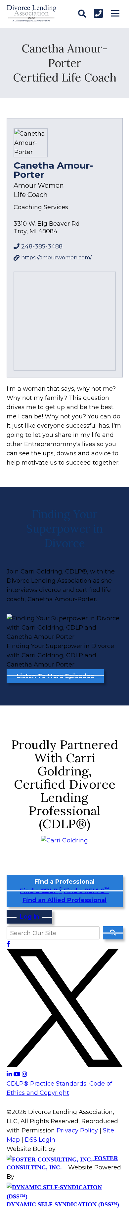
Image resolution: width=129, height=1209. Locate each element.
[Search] (82, 13)
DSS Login (40, 1139)
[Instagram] (24, 1074)
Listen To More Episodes (55, 676)
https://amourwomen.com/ (56, 257)
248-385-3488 (42, 246)
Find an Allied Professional (64, 900)
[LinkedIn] (10, 1074)
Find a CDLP (41, 891)
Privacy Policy (77, 1130)
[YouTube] (18, 1074)
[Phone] (98, 13)
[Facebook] (8, 944)
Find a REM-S (86, 891)
